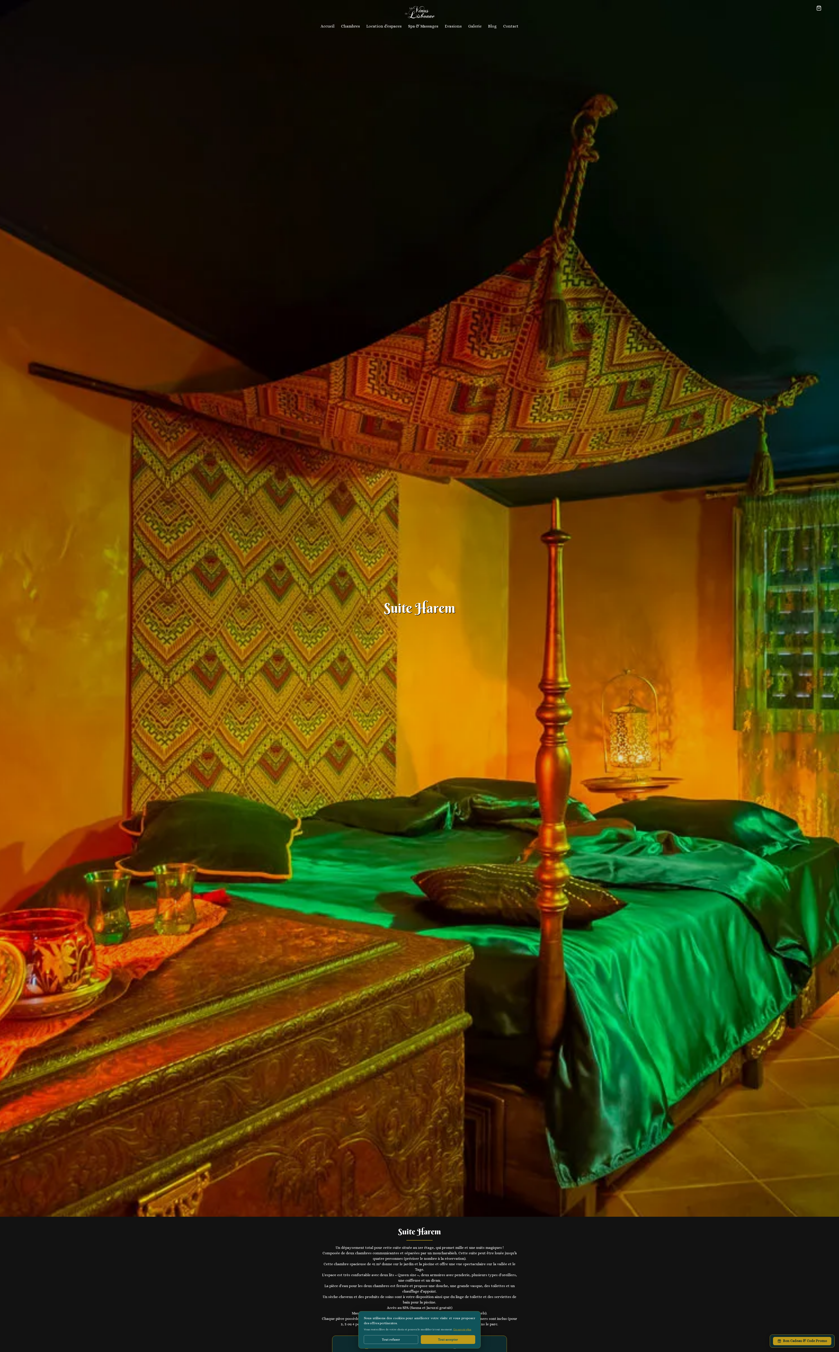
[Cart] (819, 8)
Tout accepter (448, 1339)
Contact (510, 26)
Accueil (328, 26)
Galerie (475, 26)
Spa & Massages (423, 26)
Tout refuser (391, 1339)
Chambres (350, 26)
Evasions (453, 26)
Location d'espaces (384, 26)
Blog (492, 26)
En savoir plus (462, 1329)
